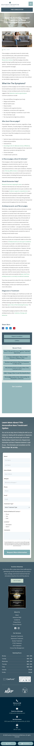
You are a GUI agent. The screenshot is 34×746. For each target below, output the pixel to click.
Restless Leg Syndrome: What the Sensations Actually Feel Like (17, 363)
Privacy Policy (17, 622)
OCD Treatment (17, 646)
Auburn (7, 527)
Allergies (6, 479)
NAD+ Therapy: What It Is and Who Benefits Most (17, 373)
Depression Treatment (17, 639)
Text (7, 516)
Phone (5, 487)
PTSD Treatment (17, 643)
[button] (3, 328)
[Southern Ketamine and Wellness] (10, 3)
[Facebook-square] (15, 628)
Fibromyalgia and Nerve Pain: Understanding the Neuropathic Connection (17, 377)
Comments (7, 530)
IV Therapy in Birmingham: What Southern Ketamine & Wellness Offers (17, 357)
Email (6, 495)
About (17, 615)
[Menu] (31, 4)
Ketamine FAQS (17, 617)
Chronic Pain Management (17, 648)
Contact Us (17, 620)
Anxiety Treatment (17, 641)
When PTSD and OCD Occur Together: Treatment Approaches (17, 352)
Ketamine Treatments (17, 636)
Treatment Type (9, 504)
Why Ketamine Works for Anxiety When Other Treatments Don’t (17, 368)
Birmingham (9, 525)
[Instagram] (19, 628)
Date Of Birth (7, 470)
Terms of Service (17, 625)
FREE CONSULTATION (17, 9)
